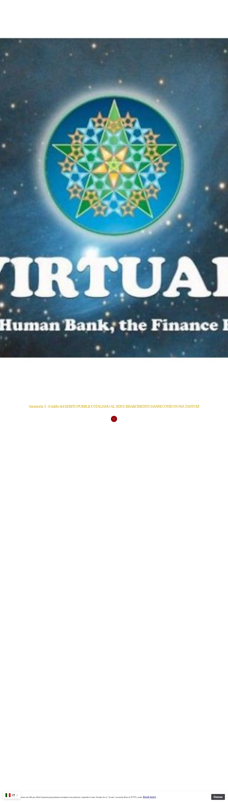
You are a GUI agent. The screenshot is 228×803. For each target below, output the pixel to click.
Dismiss (218, 796)
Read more (149, 796)
